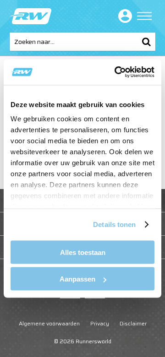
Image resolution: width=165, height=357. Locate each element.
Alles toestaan (82, 252)
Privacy (99, 323)
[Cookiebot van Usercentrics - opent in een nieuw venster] (116, 72)
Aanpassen (77, 279)
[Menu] (144, 16)
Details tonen (114, 224)
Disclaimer (133, 323)
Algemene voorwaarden (49, 323)
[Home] (30, 16)
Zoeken (146, 41)
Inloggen (123, 16)
